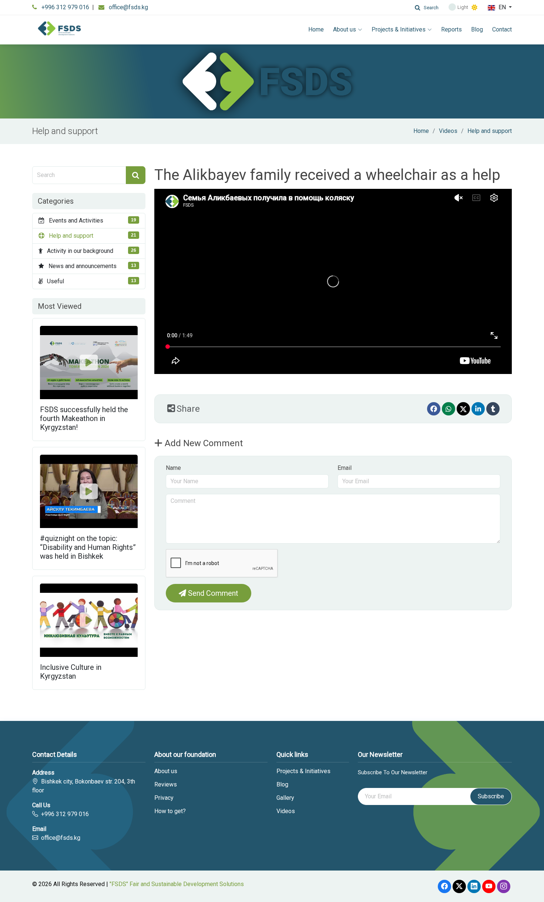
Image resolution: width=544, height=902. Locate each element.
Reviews (165, 785)
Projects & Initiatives (399, 29)
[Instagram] (503, 886)
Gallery (285, 798)
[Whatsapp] (448, 408)
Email (345, 467)
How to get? (170, 811)
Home (316, 29)
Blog (477, 29)
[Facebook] (433, 408)
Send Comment (212, 593)
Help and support (489, 130)
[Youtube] (489, 886)
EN (502, 7)
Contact (502, 29)
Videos (448, 130)
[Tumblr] (493, 408)
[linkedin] (478, 408)
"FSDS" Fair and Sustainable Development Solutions (177, 884)
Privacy (164, 798)
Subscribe (491, 796)
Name (173, 467)
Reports (451, 29)
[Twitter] (463, 408)
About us (344, 29)
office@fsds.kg (128, 7)
